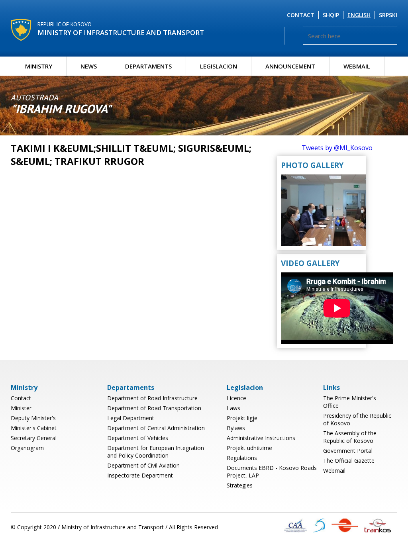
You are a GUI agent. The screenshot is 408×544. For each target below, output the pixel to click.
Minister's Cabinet (34, 428)
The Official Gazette (349, 460)
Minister (21, 408)
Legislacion (218, 66)
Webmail (356, 66)
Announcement (290, 66)
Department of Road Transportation (154, 408)
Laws (233, 408)
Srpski (388, 15)
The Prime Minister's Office (349, 401)
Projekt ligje (242, 418)
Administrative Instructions (261, 438)
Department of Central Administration (156, 428)
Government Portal (348, 450)
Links (331, 387)
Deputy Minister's (33, 418)
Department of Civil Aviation (143, 465)
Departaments (148, 66)
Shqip (331, 15)
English (359, 15)
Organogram (27, 448)
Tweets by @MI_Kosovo (337, 147)
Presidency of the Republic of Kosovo (357, 419)
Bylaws (236, 428)
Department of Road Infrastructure (152, 398)
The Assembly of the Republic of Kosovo (350, 436)
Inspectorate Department (140, 475)
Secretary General (34, 438)
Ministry (38, 66)
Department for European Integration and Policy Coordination (155, 451)
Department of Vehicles (137, 438)
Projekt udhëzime (249, 448)
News (88, 66)
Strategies (240, 485)
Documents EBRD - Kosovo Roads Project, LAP (272, 471)
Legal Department (130, 418)
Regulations (242, 458)
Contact (300, 15)
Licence (236, 398)
